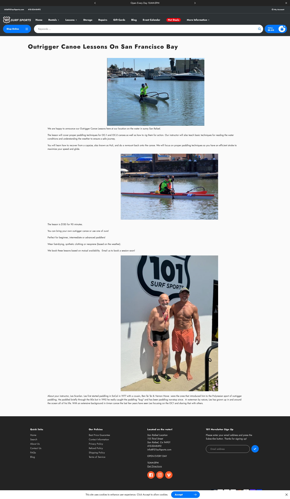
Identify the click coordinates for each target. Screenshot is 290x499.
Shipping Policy (97, 452)
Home (33, 435)
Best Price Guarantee (99, 435)
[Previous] (95, 3)
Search (33, 439)
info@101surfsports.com (14, 9)
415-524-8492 (34, 9)
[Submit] (255, 448)
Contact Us (35, 448)
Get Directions (154, 466)
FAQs (33, 452)
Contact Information (99, 439)
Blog (32, 457)
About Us (35, 444)
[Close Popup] (286, 494)
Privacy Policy (96, 444)
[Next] (194, 3)
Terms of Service (97, 457)
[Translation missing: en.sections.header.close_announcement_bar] (286, 3)
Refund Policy (96, 448)
